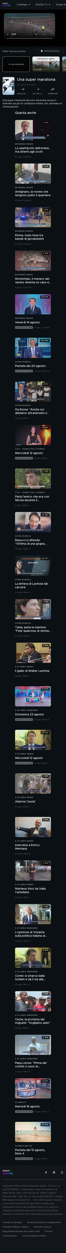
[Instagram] (54, 1172)
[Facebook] (46, 1172)
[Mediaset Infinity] (6, 4)
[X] (62, 1172)
